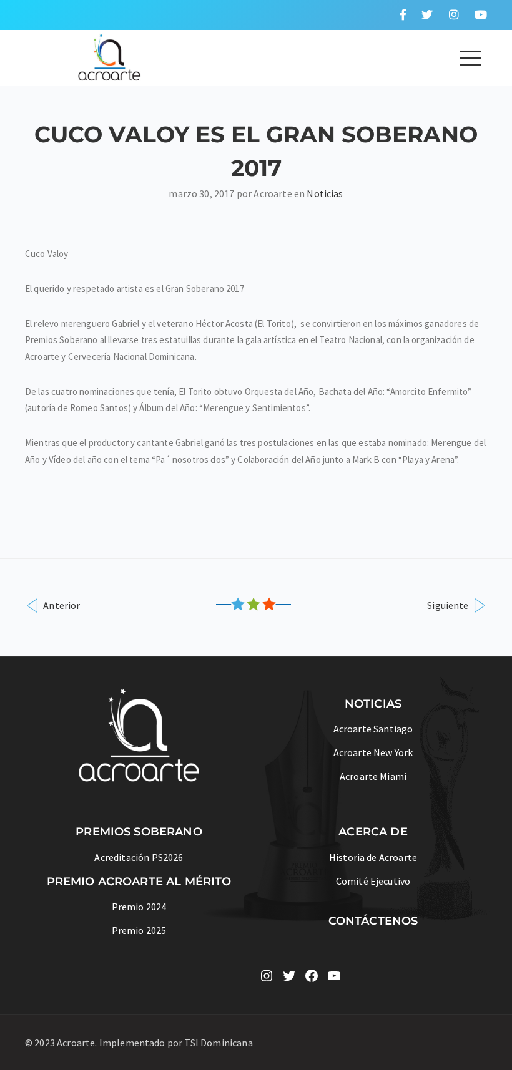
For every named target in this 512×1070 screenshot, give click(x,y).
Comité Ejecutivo (373, 881)
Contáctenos (373, 921)
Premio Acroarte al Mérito (139, 881)
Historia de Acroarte (373, 857)
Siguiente (449, 605)
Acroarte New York (373, 752)
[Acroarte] (110, 56)
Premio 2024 (139, 906)
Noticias (325, 193)
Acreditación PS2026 (138, 857)
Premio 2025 (139, 930)
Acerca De (372, 832)
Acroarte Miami (373, 776)
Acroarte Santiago (373, 728)
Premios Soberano (139, 832)
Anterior (60, 605)
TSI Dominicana (218, 1042)
